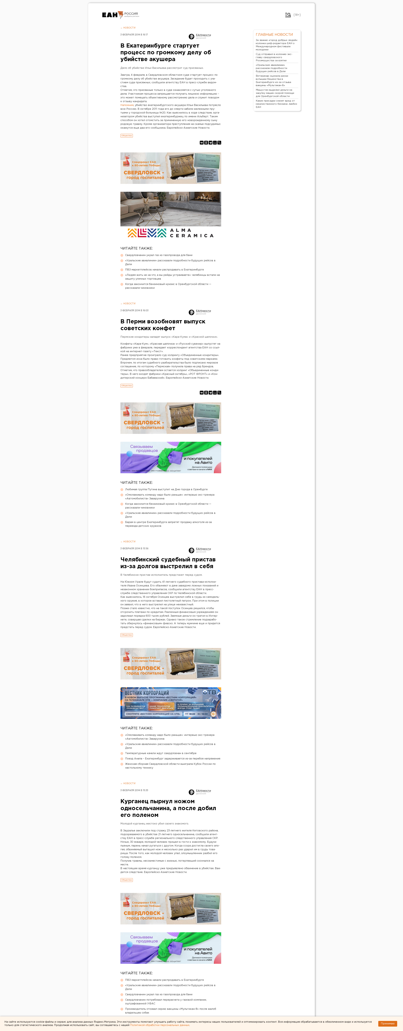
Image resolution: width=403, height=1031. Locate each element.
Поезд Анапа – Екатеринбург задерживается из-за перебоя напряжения (172, 759)
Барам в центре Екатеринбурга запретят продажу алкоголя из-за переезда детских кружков (168, 524)
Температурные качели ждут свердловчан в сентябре (160, 753)
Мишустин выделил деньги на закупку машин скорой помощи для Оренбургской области (275, 93)
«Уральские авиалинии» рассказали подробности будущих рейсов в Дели (170, 262)
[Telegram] (210, 143)
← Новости (127, 28)
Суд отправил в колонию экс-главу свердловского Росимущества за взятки (274, 57)
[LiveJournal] (219, 143)
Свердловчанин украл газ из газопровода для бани (158, 255)
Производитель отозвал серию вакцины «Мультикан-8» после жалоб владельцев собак (170, 1011)
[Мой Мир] (215, 143)
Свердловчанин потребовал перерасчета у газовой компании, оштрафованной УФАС (166, 1002)
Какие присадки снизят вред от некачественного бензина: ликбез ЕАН (276, 104)
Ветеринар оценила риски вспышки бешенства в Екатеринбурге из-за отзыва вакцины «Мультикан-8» (273, 80)
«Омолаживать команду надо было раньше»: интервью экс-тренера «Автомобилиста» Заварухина (169, 497)
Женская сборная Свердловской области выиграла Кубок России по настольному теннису (170, 766)
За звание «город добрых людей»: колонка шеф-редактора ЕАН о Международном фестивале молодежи (277, 45)
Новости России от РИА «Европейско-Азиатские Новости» (113, 15)
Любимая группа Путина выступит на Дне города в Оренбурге (166, 489)
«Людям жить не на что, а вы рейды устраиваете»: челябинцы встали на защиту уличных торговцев (172, 277)
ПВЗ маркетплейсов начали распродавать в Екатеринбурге (164, 270)
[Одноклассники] (206, 143)
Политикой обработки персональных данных (159, 1025)
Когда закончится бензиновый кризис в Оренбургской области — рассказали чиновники (168, 286)
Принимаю (388, 1023)
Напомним (127, 105)
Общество (126, 135)
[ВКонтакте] (202, 143)
